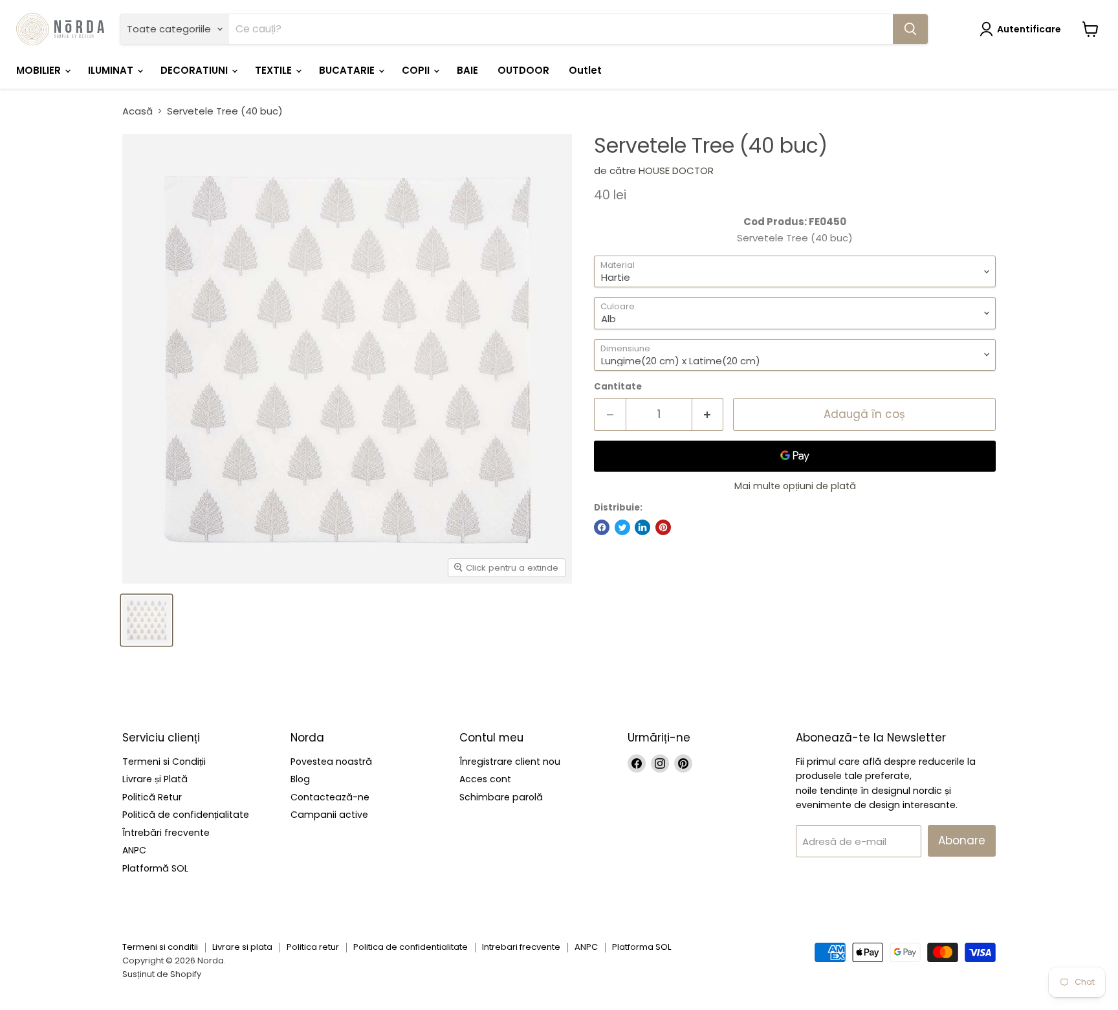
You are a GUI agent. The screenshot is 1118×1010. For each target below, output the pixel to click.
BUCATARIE (348, 70)
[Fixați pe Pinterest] (663, 527)
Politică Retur (152, 797)
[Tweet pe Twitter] (622, 527)
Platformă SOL (155, 868)
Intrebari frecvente (521, 947)
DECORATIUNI (195, 70)
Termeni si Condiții (164, 761)
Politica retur (313, 947)
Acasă (137, 110)
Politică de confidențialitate (185, 814)
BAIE (467, 70)
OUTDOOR (523, 70)
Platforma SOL (641, 947)
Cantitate (618, 386)
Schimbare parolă (501, 797)
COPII (417, 70)
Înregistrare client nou (509, 761)
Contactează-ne (329, 797)
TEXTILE (274, 70)
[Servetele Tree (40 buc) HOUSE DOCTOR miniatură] (146, 620)
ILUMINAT (112, 70)
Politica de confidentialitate (410, 947)
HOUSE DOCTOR (676, 170)
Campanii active (329, 814)
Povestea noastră (331, 761)
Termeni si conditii (160, 947)
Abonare (961, 840)
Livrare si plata (242, 947)
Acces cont (485, 779)
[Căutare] (910, 29)
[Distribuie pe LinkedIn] (642, 527)
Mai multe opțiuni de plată (795, 486)
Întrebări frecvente (166, 832)
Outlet (585, 70)
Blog (300, 779)
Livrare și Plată (155, 779)
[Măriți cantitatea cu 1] (708, 414)
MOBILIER (39, 70)
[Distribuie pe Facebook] (601, 527)
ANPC (134, 850)
